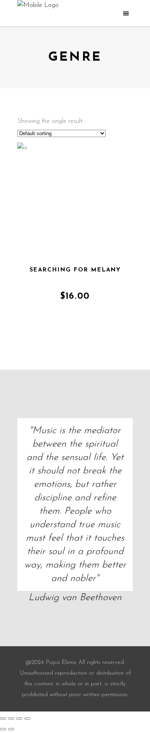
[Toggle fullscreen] (11, 718)
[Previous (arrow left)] (3, 729)
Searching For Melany (75, 270)
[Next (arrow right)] (11, 729)
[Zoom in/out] (3, 718)
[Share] (19, 718)
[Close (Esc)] (27, 718)
